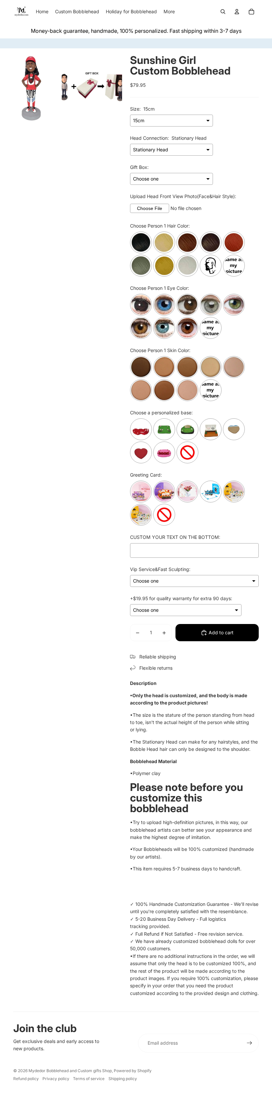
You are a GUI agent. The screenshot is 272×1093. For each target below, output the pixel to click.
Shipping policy (122, 1078)
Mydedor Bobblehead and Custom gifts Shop (70, 1070)
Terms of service (88, 1078)
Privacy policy (55, 1078)
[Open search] (223, 11)
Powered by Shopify (133, 1070)
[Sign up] (249, 1043)
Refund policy (26, 1078)
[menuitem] (169, 11)
